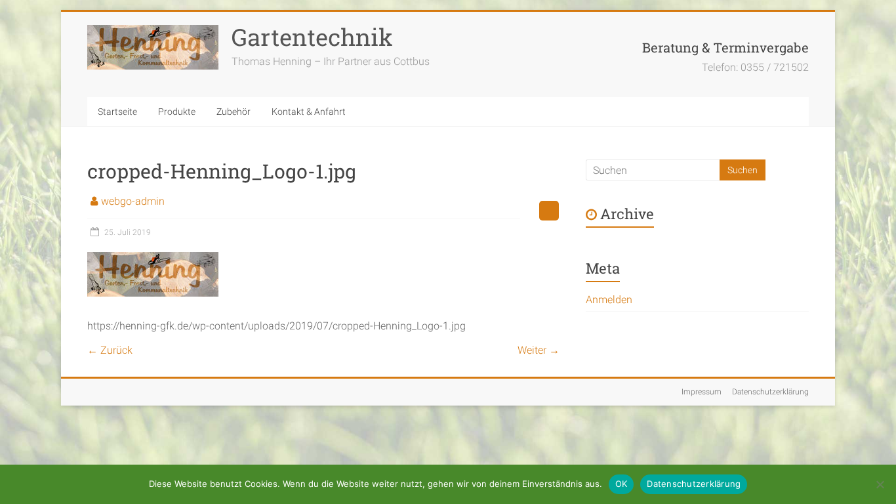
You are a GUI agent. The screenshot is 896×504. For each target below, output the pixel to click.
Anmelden (609, 299)
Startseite (117, 111)
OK (621, 483)
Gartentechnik (312, 36)
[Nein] (879, 484)
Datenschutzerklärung (770, 391)
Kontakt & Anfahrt (309, 111)
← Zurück (109, 350)
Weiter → (539, 350)
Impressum (702, 391)
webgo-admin (133, 201)
